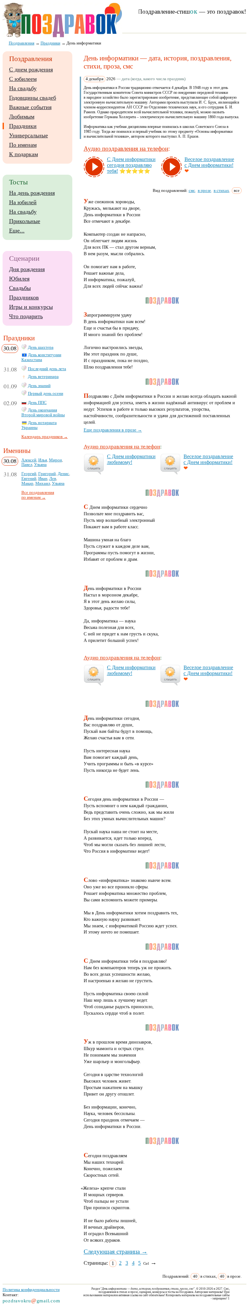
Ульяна (40, 464)
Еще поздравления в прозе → (113, 430)
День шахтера (40, 347)
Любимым (21, 116)
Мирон (55, 460)
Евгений (28, 478)
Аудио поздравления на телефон (126, 148)
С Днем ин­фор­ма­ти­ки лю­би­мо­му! (131, 459)
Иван (42, 478)
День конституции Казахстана (41, 357)
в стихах (221, 190)
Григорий (47, 473)
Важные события (30, 107)
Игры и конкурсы (31, 307)
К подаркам (23, 154)
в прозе (204, 190)
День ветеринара (43, 376)
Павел (26, 464)
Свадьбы (20, 288)
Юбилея (19, 278)
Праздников (24, 297)
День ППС (37, 402)
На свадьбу (23, 88)
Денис (63, 473)
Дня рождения (27, 269)
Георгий (28, 473)
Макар (27, 483)
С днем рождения (31, 69)
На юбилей (23, 202)
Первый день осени (45, 393)
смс (192, 190)
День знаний (39, 385)
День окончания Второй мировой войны (43, 412)
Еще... (17, 230)
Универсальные (28, 135)
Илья (42, 460)
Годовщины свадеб (32, 97)
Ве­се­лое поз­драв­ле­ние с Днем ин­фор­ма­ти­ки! (209, 162)
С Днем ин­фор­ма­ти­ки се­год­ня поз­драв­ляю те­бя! (131, 165)
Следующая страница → (116, 1251)
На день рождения (32, 193)
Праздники (23, 126)
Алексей (28, 460)
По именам (23, 145)
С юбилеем (23, 79)
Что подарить (26, 316)
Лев (52, 478)
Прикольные (24, 221)
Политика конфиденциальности (31, 1289)
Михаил (42, 483)
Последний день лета (47, 369)
